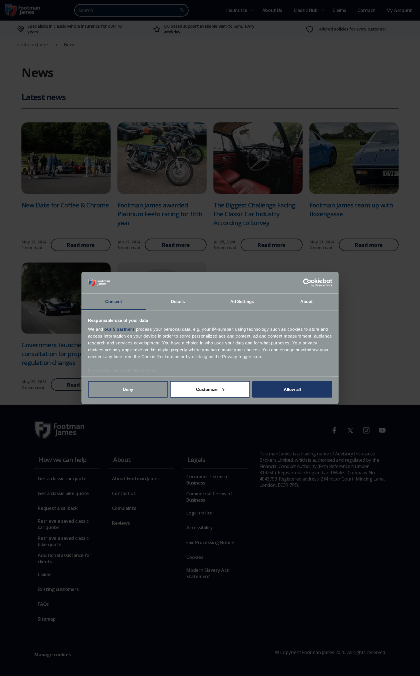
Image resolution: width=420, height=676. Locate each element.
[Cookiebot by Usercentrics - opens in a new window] (307, 283)
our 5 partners (119, 329)
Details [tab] (178, 301)
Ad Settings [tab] (242, 301)
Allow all (292, 389)
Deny (128, 389)
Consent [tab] (113, 301)
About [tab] (306, 301)
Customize (206, 389)
